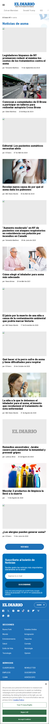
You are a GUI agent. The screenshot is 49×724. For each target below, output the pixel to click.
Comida (27, 644)
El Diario (8, 153)
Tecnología (7, 653)
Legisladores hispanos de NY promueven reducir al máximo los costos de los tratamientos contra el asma (24, 59)
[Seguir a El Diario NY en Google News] (28, 610)
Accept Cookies (24, 719)
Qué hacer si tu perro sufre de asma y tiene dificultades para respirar (24, 361)
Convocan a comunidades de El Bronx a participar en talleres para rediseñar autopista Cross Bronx (24, 104)
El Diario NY (7, 17)
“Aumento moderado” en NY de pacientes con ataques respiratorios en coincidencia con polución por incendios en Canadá (24, 232)
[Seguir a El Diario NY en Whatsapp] (3, 615)
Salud (5, 644)
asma (15, 17)
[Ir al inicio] (13, 604)
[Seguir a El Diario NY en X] (8, 610)
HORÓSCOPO (29, 677)
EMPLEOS (6, 673)
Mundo (5, 634)
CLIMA (5, 677)
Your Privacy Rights (24, 705)
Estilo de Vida (8, 648)
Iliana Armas (10, 281)
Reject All (24, 712)
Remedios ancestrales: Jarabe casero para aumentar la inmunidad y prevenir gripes (24, 450)
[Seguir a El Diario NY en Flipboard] (33, 610)
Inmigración (29, 634)
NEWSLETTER (30, 668)
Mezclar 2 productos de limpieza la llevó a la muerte (23, 492)
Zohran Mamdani (11, 10)
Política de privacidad (12, 592)
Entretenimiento (9, 639)
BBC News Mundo (12, 194)
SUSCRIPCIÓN (30, 673)
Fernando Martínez (12, 68)
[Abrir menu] (3, 5)
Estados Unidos (30, 629)
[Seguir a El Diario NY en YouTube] (18, 610)
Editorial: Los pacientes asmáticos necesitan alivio (23, 147)
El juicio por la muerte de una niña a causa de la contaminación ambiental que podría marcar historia (24, 318)
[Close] (46, 684)
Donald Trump (29, 10)
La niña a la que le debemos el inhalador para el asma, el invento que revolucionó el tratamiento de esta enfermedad (22, 404)
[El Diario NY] (24, 5)
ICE (41, 10)
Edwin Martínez (11, 112)
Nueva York (7, 629)
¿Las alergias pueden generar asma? (24, 532)
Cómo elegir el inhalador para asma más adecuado (23, 276)
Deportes (28, 639)
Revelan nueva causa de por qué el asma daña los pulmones (23, 188)
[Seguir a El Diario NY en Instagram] (13, 610)
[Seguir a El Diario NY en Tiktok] (23, 610)
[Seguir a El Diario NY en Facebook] (3, 610)
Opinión (27, 653)
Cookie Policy (18, 700)
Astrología (28, 648)
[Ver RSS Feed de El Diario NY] (8, 615)
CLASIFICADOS (8, 668)
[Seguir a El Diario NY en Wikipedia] (38, 610)
